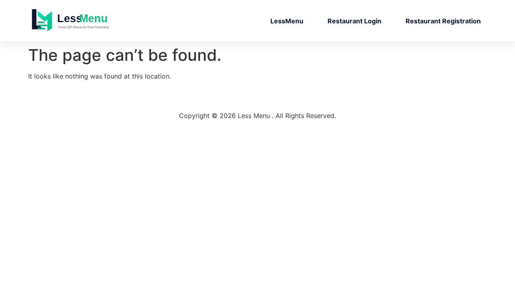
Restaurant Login (354, 21)
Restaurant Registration (443, 21)
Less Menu (86, 20)
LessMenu (286, 21)
